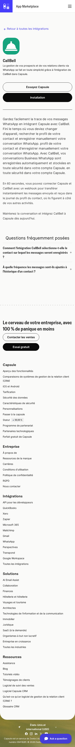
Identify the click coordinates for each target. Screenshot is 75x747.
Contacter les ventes (21, 337)
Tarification (9, 391)
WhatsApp (9, 541)
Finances (8, 591)
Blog (5, 668)
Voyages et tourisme (14, 602)
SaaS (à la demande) (15, 630)
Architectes (9, 607)
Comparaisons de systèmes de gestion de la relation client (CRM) (36, 378)
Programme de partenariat (18, 425)
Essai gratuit (21, 347)
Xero (5, 513)
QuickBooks (9, 507)
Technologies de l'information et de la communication (33, 613)
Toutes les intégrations (15, 563)
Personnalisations (12, 408)
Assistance (9, 663)
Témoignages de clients (16, 679)
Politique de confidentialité (18, 475)
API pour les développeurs (18, 502)
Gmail (6, 535)
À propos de (10, 452)
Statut (12, 419)
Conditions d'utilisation (15, 469)
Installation (37, 97)
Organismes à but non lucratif (19, 635)
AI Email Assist (11, 579)
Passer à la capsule (14, 414)
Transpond (9, 552)
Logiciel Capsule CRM (15, 691)
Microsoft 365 (11, 524)
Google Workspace (13, 558)
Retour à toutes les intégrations (27, 28)
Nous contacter (11, 486)
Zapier (6, 519)
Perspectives (10, 547)
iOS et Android (11, 386)
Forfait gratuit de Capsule (17, 436)
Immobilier (8, 619)
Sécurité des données (15, 397)
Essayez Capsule (37, 87)
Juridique (8, 624)
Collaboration (10, 585)
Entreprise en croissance (17, 641)
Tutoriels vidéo (11, 674)
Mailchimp (8, 530)
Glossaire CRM (11, 706)
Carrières (8, 463)
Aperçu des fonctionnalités (18, 370)
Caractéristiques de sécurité (19, 403)
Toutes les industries (14, 647)
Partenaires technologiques (18, 431)
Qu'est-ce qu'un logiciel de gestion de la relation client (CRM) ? (33, 698)
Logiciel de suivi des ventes (18, 685)
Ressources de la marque (17, 458)
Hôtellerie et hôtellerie (15, 596)
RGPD (6, 480)
